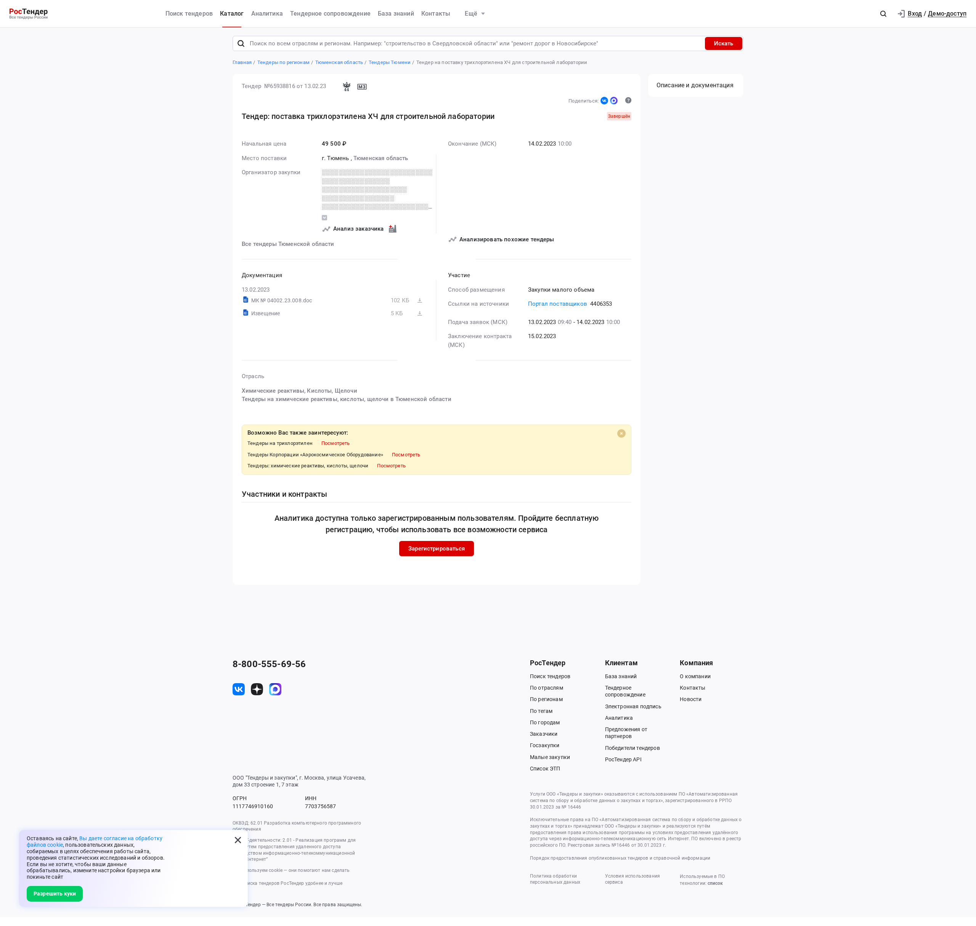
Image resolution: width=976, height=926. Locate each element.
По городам (545, 722)
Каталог (232, 13)
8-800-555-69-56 (269, 664)
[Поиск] (241, 43)
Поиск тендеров (189, 13)
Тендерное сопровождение (330, 13)
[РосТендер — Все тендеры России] (29, 14)
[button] (883, 14)
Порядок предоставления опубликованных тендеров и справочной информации (620, 858)
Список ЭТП (545, 769)
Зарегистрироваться (436, 548)
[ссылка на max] (275, 689)
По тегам (541, 711)
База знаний (396, 13)
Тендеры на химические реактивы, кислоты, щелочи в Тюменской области (346, 399)
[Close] (621, 433)
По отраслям (546, 688)
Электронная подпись (633, 706)
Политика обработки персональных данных (555, 879)
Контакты (435, 13)
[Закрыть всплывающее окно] (238, 840)
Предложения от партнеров (626, 732)
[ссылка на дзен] (257, 689)
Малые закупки (550, 757)
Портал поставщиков (557, 303)
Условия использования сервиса (632, 879)
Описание (695, 85)
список (715, 883)
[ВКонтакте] (604, 100)
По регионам (546, 699)
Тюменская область (380, 158)
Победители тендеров (632, 748)
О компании (695, 676)
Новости (691, 699)
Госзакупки (545, 745)
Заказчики (543, 734)
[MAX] (614, 100)
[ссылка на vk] (239, 689)
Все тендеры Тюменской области (288, 244)
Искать (723, 43)
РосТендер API (623, 759)
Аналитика (267, 13)
